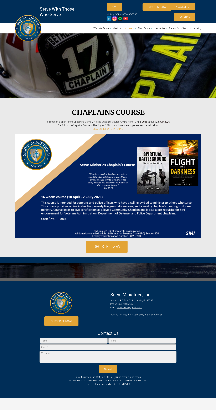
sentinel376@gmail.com (129, 307)
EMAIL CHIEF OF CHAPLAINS (108, 128)
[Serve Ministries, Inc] (28, 28)
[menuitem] (101, 28)
